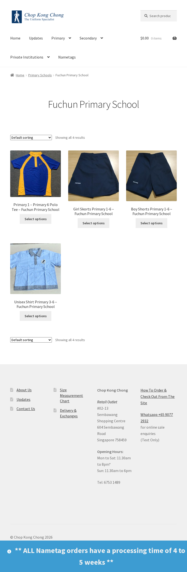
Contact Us (26, 408)
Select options (36, 219)
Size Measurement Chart (71, 395)
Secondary (88, 38)
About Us (24, 389)
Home (15, 38)
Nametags (67, 57)
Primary (58, 38)
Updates (36, 38)
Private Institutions (26, 57)
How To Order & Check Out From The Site (157, 396)
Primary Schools (40, 75)
